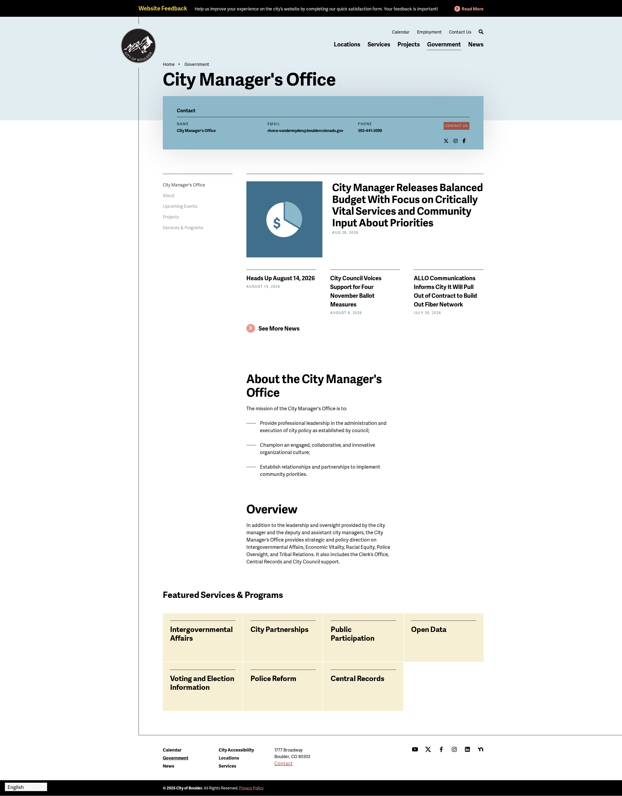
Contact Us (460, 32)
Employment (429, 32)
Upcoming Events (180, 206)
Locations (347, 44)
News (476, 44)
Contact (283, 763)
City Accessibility (236, 750)
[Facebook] (464, 140)
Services (379, 44)
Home (169, 64)
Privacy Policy (251, 788)
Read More (473, 9)
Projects (408, 44)
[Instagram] (455, 140)
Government (444, 44)
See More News (279, 328)
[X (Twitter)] (446, 140)
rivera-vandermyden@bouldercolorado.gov (305, 130)
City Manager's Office (184, 185)
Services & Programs (183, 227)
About (169, 195)
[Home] (138, 45)
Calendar (401, 32)
